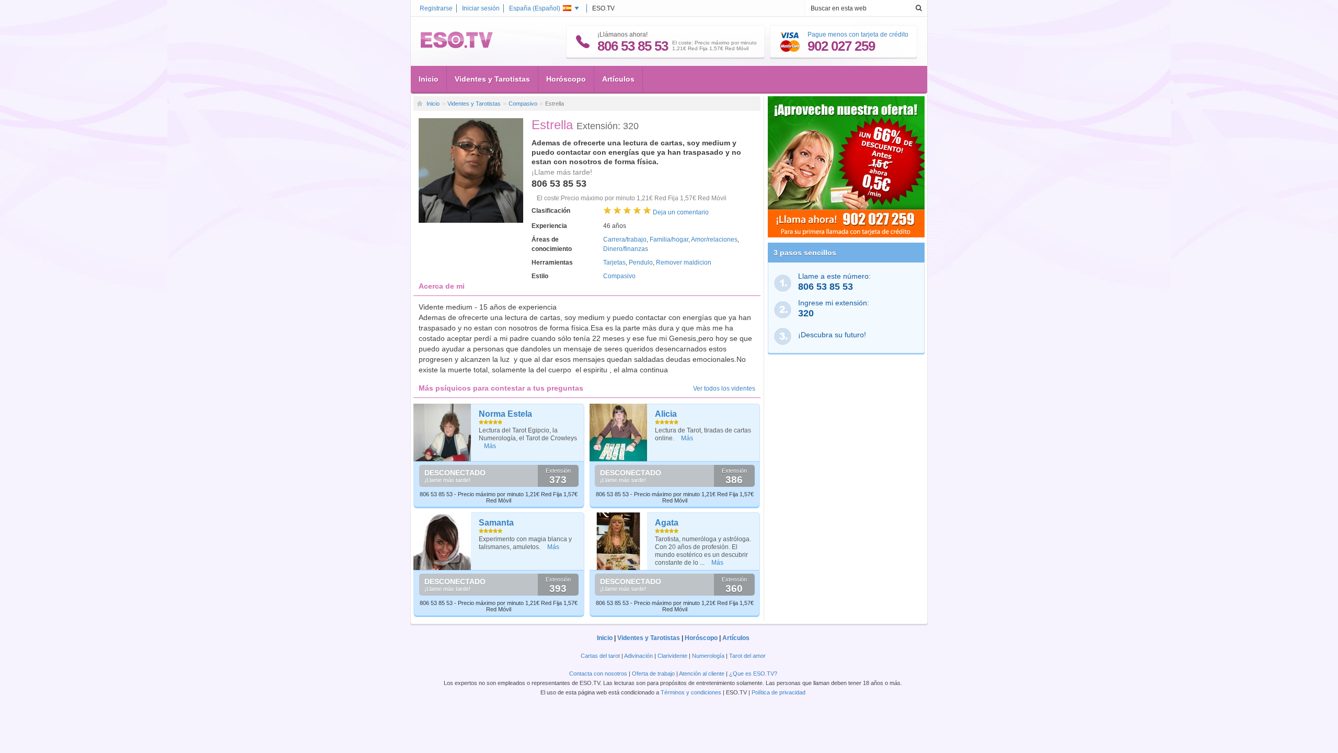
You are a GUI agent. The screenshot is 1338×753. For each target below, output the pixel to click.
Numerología (708, 656)
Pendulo (641, 262)
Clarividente (672, 656)
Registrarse (436, 8)
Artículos (618, 79)
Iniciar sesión (481, 8)
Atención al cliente (701, 673)
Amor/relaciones (714, 239)
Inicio (429, 79)
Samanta (496, 522)
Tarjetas (614, 262)
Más (490, 446)
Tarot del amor (747, 656)
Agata (666, 522)
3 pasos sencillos (805, 252)
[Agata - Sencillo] (618, 541)
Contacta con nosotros (598, 673)
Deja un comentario (681, 212)
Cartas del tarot (600, 656)
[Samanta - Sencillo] (442, 541)
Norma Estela (505, 413)
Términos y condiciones (691, 692)
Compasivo (523, 103)
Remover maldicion (683, 262)
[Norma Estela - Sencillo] (442, 432)
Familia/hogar (669, 239)
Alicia (666, 413)
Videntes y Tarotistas (492, 79)
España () (534, 8)
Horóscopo (566, 79)
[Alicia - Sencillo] (618, 432)
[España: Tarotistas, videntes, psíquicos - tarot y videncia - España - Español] (457, 46)
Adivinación (638, 656)
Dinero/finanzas (625, 249)
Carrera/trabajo (625, 239)
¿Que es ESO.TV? (753, 673)
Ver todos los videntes (724, 388)
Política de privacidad (778, 692)
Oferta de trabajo (653, 673)
